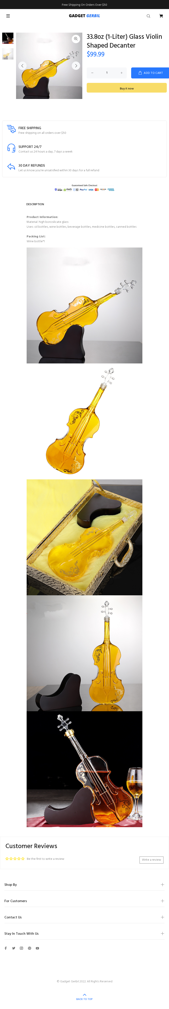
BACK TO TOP (84, 999)
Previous (22, 65)
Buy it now (127, 88)
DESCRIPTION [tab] (35, 204)
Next (76, 65)
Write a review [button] (151, 859)
